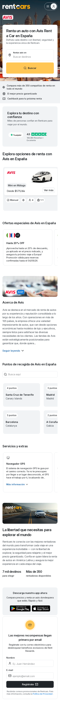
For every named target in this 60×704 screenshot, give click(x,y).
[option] (13, 200)
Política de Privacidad (43, 694)
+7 (17, 235)
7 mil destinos (11, 571)
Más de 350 (34, 571)
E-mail (9, 670)
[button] (15, 134)
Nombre (10, 657)
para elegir (8, 575)
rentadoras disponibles (38, 575)
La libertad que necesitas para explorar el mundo (26, 532)
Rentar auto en (19, 52)
